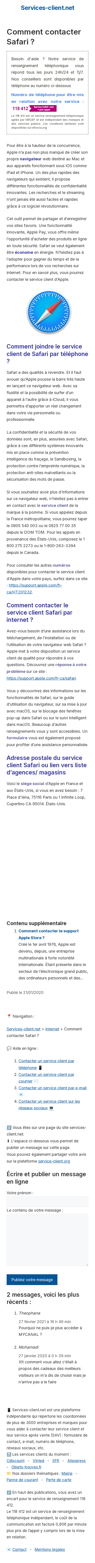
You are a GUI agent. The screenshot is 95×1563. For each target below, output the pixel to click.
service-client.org (54, 1161)
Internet (52, 1029)
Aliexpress (76, 1461)
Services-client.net (47, 7)
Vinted (38, 1461)
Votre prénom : (20, 1193)
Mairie (67, 1473)
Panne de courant (22, 1480)
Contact (19, 1549)
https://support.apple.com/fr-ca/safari (41, 678)
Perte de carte (58, 1480)
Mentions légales (50, 1549)
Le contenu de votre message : (35, 1210)
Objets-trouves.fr (26, 1467)
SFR (55, 1461)
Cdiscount (16, 1461)
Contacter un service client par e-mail (53, 1088)
